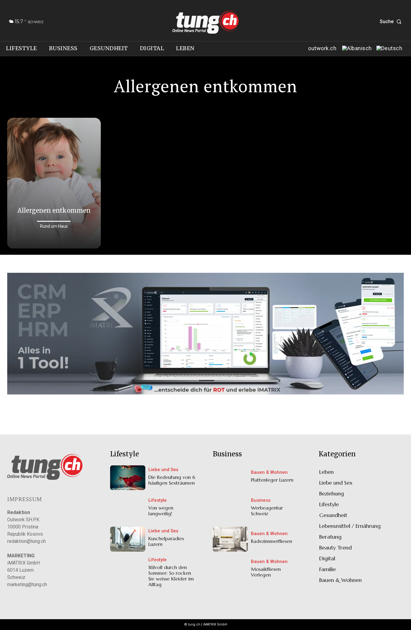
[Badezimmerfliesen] (230, 539)
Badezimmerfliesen (271, 541)
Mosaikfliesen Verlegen (266, 572)
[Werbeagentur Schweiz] (230, 508)
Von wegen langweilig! (160, 510)
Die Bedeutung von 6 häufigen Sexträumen (171, 480)
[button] (392, 21)
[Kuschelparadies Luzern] (127, 539)
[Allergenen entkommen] (54, 183)
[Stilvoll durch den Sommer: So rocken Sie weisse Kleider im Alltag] (127, 570)
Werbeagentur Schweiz (267, 510)
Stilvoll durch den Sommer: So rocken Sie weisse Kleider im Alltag (171, 576)
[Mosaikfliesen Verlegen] (230, 570)
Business (260, 500)
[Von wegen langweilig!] (127, 508)
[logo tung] (205, 22)
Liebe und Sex (163, 469)
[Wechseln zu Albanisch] (356, 48)
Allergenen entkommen (54, 210)
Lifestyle (157, 500)
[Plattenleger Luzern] (230, 477)
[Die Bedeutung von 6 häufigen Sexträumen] (127, 477)
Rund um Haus (54, 226)
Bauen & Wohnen (269, 472)
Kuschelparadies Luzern (166, 541)
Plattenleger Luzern (272, 480)
